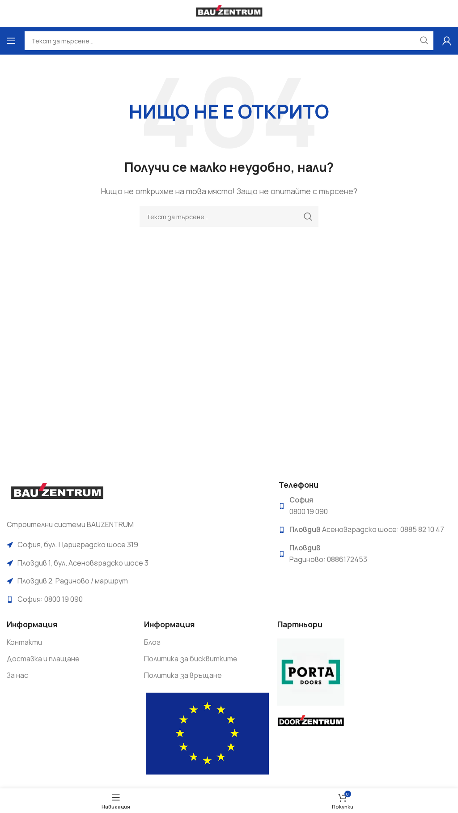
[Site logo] (229, 12)
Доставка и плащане (43, 659)
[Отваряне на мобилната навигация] (11, 41)
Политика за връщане (183, 675)
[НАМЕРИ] (308, 216)
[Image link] (57, 493)
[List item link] (136, 545)
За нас (17, 675)
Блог (152, 642)
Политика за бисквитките (190, 659)
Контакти (24, 642)
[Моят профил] (447, 41)
